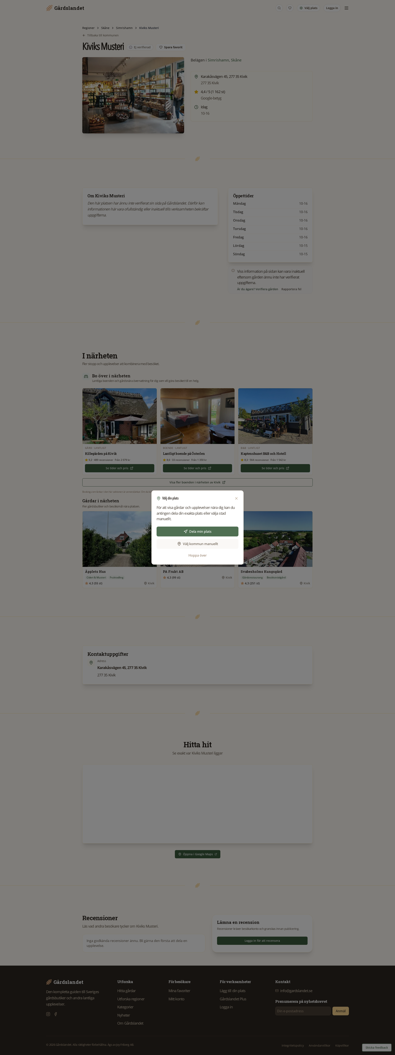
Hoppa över (197, 555)
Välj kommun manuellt (200, 544)
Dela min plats (200, 531)
